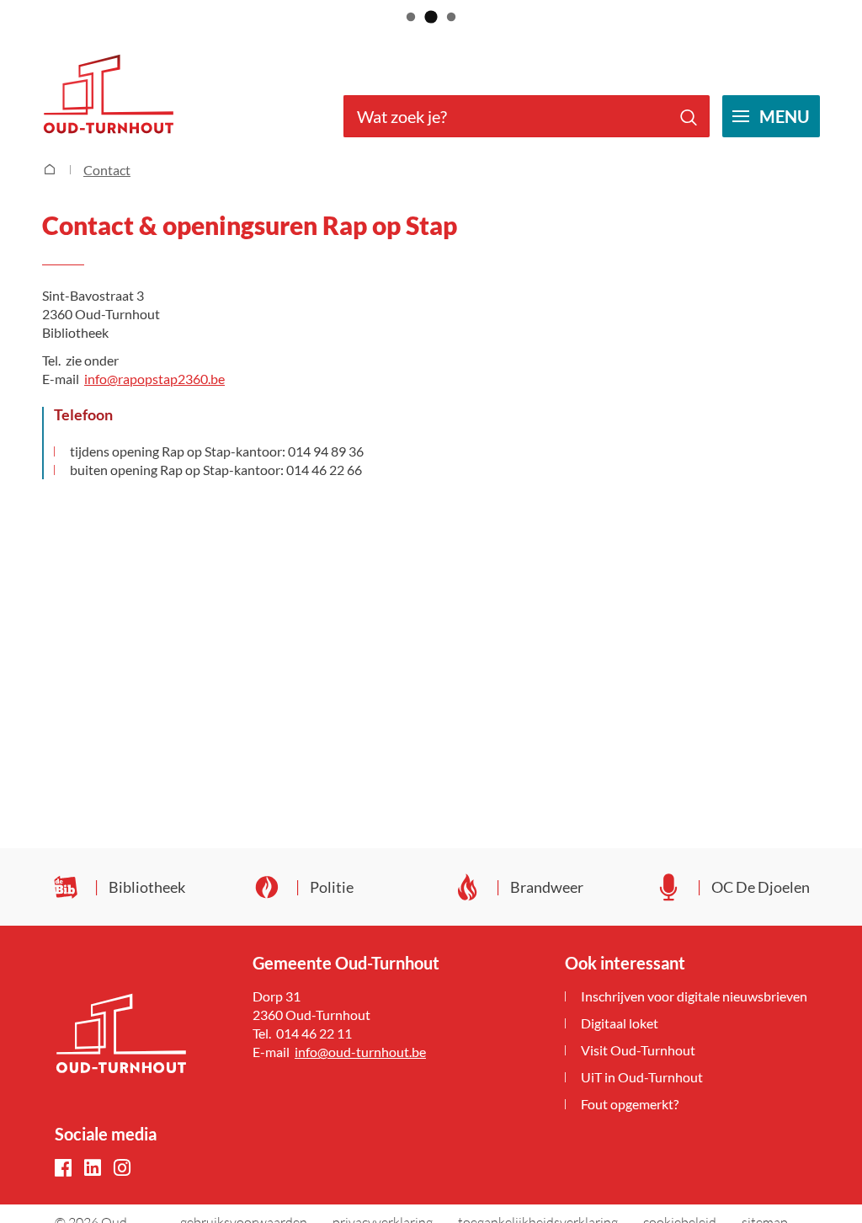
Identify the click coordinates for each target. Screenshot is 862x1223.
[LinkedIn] (92, 1168)
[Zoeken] (689, 116)
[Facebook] (63, 1168)
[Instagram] (122, 1168)
